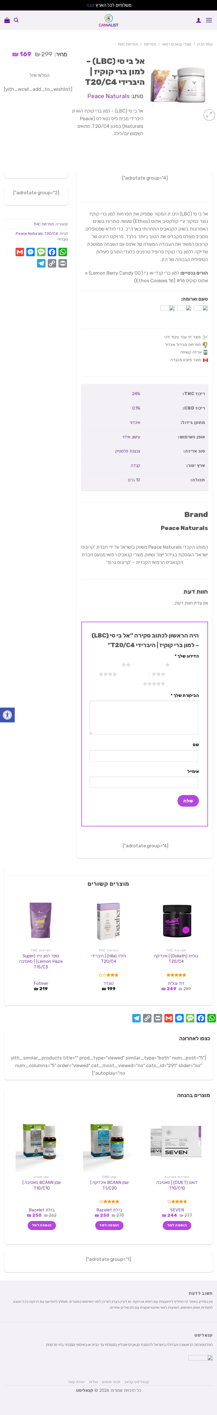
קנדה (135, 465)
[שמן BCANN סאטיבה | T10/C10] (41, 1141)
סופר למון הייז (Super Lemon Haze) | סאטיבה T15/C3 (41, 961)
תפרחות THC (128, 44)
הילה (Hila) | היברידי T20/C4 (108, 958)
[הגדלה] (209, 115)
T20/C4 (51, 233)
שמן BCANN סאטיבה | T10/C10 (42, 1185)
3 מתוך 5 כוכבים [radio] (181, 674)
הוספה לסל (177, 1225)
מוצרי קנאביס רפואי (176, 44)
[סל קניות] (7, 20)
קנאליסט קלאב (136, 1382)
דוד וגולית (176, 983)
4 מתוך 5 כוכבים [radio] (133, 674)
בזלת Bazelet (109, 1209)
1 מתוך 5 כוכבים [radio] (186, 664)
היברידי (62, 239)
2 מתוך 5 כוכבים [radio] (146, 664)
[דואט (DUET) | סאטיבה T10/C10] (176, 1141)
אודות (93, 1382)
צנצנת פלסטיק (127, 451)
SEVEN (177, 1209)
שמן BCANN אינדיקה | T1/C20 (109, 1185)
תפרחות (150, 44)
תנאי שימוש (111, 1382)
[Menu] (209, 20)
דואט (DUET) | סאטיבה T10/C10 (177, 1185)
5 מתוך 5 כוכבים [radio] (181, 683)
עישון (136, 437)
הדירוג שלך (187, 656)
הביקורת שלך (185, 695)
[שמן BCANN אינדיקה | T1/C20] (108, 1141)
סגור (90, 5)
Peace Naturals (108, 96)
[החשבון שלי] (198, 20)
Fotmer (41, 983)
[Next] (10, 948)
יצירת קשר (76, 1382)
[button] (7, 715)
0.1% (136, 408)
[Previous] (207, 948)
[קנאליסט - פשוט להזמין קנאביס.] (108, 20)
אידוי (126, 437)
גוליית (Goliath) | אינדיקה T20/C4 (176, 958)
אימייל (193, 771)
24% (136, 393)
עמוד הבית (205, 44)
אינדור (134, 422)
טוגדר (108, 983)
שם (196, 744)
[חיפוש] (16, 20)
